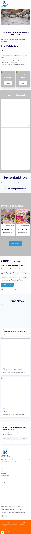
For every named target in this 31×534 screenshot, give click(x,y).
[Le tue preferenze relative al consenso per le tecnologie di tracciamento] (2, 532)
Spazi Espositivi (5, 475)
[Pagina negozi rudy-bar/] (15, 134)
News (2, 477)
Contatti (3, 478)
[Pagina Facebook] (2, 516)
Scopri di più (8, 284)
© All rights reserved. (7, 529)
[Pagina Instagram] (6, 516)
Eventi (2, 471)
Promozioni (4, 473)
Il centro (3, 470)
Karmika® (7, 531)
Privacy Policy (17, 441)
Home (2, 468)
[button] (29, 4)
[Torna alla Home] (4, 4)
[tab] (13, 237)
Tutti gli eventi (15, 243)
